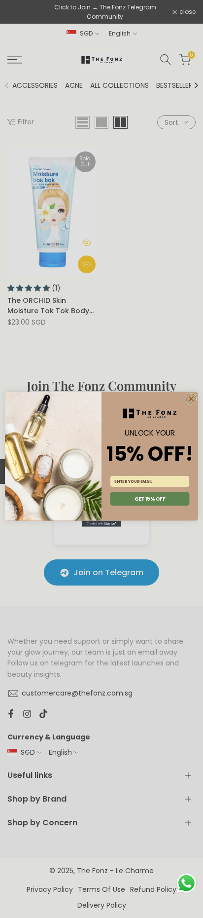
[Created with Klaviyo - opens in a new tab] (101, 523)
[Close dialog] (191, 399)
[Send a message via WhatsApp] (186, 883)
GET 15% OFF (150, 498)
